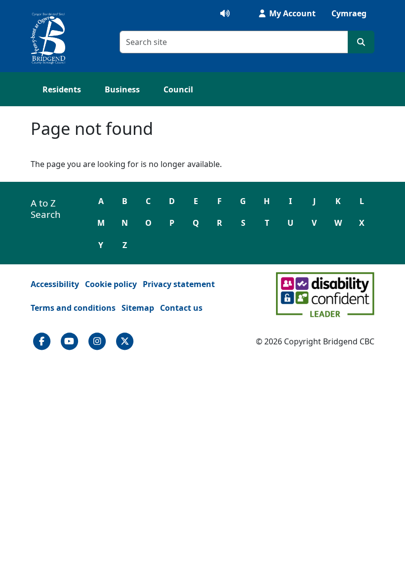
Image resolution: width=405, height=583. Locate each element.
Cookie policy (111, 284)
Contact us (181, 307)
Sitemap (138, 307)
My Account (291, 13)
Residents (61, 89)
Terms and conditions (73, 307)
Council (178, 89)
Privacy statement (179, 284)
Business (122, 89)
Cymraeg (348, 13)
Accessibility (55, 284)
